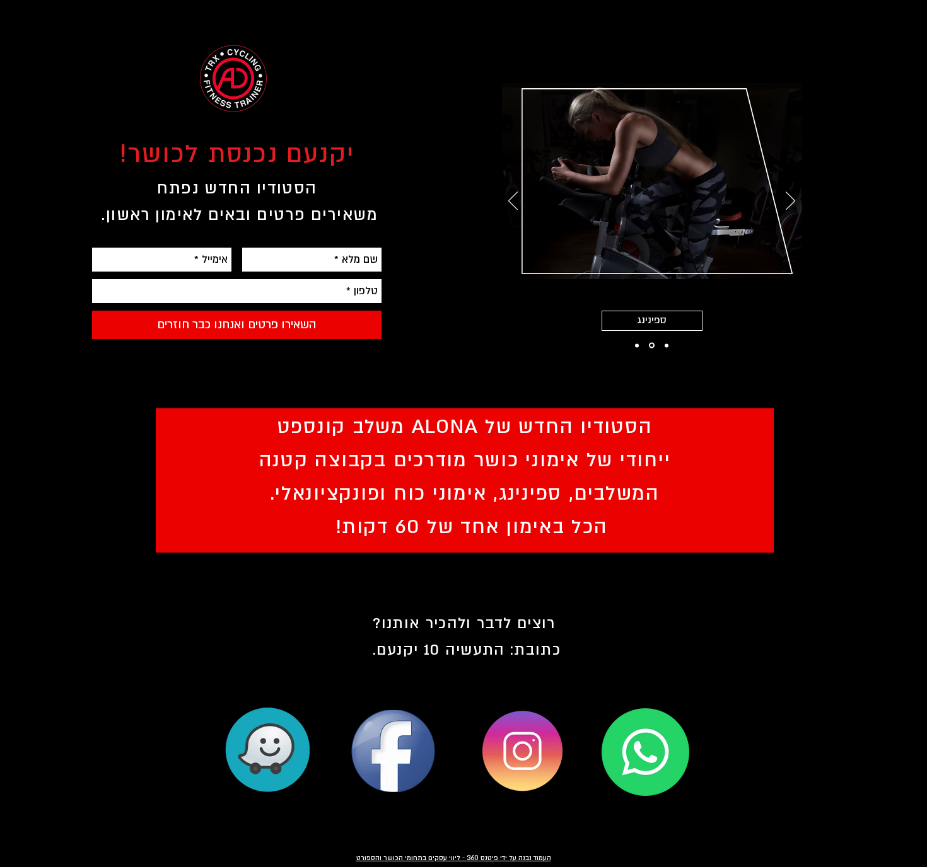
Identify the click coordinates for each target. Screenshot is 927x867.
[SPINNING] (651, 345)
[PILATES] (665, 345)
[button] (647, 321)
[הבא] (790, 202)
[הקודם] (513, 202)
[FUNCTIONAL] (637, 345)
